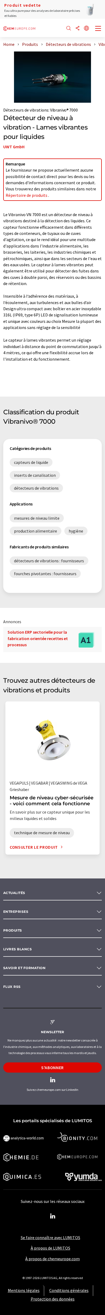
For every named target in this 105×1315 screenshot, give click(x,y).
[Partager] (77, 28)
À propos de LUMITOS (50, 1248)
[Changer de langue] (86, 28)
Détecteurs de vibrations (25, 110)
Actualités (14, 893)
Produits (12, 930)
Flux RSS (12, 987)
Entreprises (15, 912)
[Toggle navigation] (98, 28)
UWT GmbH (13, 146)
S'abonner (52, 1067)
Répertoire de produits (27, 195)
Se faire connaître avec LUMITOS (50, 1237)
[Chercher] (68, 28)
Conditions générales (69, 1290)
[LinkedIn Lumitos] (52, 1216)
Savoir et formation (24, 968)
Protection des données (53, 1299)
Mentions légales (24, 1290)
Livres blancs (17, 949)
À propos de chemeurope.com (52, 1258)
